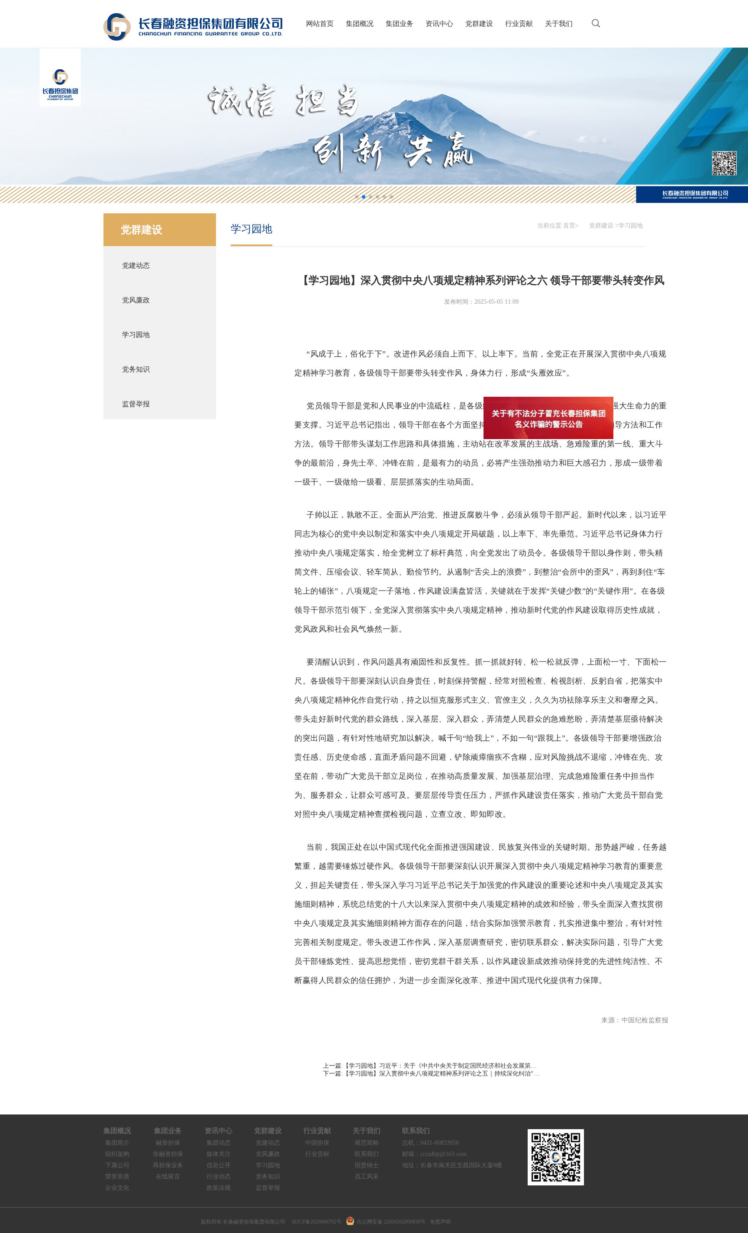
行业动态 (218, 1176)
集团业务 (399, 23)
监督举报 (268, 1188)
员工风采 (367, 1176)
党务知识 (268, 1176)
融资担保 (168, 1143)
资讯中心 (439, 23)
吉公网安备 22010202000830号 (391, 1222)
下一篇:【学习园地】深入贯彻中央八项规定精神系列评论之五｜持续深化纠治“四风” (431, 1073)
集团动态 (218, 1143)
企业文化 (117, 1188)
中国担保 (317, 1143)
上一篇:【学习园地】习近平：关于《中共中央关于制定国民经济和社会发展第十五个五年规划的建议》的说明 (431, 1066)
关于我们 (559, 23)
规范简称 (367, 1143)
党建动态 (268, 1143)
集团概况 (360, 23)
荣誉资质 (117, 1176)
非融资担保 (168, 1154)
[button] (356, 197)
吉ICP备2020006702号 (317, 1222)
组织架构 (117, 1154)
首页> (571, 225)
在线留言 (168, 1176)
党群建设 (479, 23)
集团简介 (117, 1143)
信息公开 (218, 1165)
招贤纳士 (367, 1165)
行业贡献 (519, 23)
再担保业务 (168, 1165)
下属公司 (117, 1165)
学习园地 (631, 225)
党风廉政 (268, 1154)
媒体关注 (218, 1154)
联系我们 (367, 1154)
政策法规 (218, 1188)
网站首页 (320, 23)
